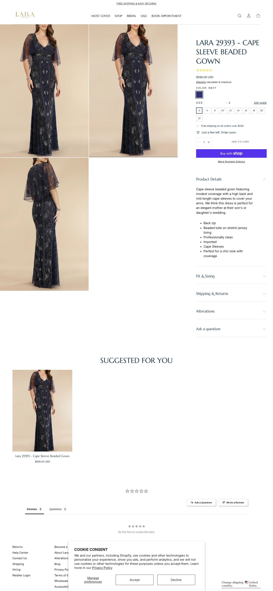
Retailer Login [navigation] (21, 575)
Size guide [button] (260, 103)
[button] (239, 15)
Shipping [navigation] (18, 564)
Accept (135, 580)
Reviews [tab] (32, 509)
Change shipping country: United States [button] (240, 584)
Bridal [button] (131, 16)
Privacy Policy (102, 568)
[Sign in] (248, 15)
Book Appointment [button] (167, 16)
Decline (176, 580)
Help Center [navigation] (20, 552)
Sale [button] (144, 16)
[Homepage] (24, 15)
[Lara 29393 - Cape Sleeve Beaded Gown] (42, 411)
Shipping (201, 82)
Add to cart (240, 141)
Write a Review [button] (235, 502)
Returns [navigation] (17, 547)
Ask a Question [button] (203, 502)
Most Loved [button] (100, 16)
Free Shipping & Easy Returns (136, 3)
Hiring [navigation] (16, 569)
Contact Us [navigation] (19, 558)
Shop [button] (118, 16)
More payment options (231, 161)
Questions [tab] (55, 509)
